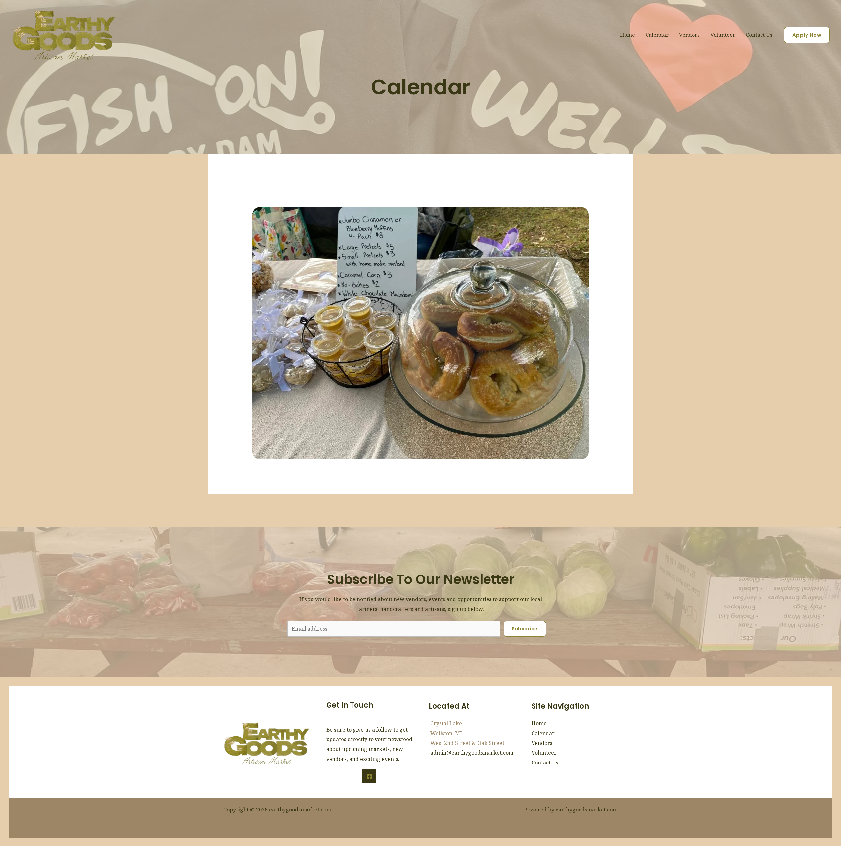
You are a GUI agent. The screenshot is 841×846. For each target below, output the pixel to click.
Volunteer (722, 34)
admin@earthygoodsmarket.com (471, 752)
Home (627, 34)
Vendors (689, 34)
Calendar (657, 34)
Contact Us (759, 34)
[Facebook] (369, 776)
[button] (807, 35)
